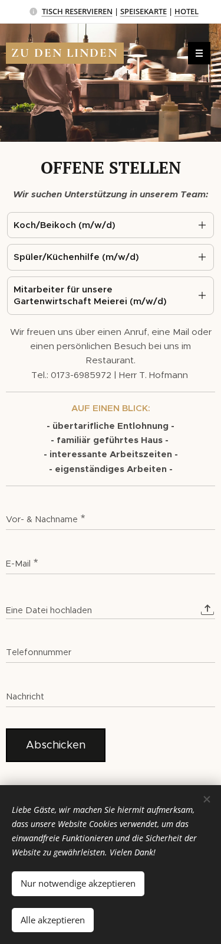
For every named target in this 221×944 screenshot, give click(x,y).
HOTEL (186, 11)
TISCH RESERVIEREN (77, 11)
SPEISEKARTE (143, 11)
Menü (199, 53)
